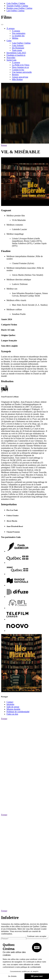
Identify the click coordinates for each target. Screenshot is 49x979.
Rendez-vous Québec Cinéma (19, 8)
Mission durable (13, 709)
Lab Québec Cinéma (15, 10)
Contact (10, 702)
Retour (4, 145)
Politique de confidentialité (18, 711)
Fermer (4, 718)
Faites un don (12, 714)
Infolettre (10, 704)
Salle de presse (13, 707)
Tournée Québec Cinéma (17, 6)
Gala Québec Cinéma (16, 3)
